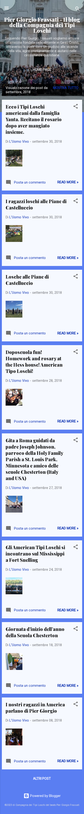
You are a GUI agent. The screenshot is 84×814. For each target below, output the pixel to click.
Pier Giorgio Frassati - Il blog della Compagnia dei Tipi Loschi (42, 25)
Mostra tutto (65, 88)
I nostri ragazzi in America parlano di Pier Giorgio (35, 707)
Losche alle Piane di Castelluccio (27, 279)
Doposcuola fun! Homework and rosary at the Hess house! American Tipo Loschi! (34, 361)
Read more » (67, 182)
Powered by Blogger (45, 796)
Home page (42, 69)
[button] (75, 107)
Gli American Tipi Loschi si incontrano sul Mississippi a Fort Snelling (35, 553)
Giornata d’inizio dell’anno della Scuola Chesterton (35, 632)
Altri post (42, 778)
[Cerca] (77, 9)
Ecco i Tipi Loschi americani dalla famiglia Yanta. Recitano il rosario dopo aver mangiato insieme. (34, 119)
